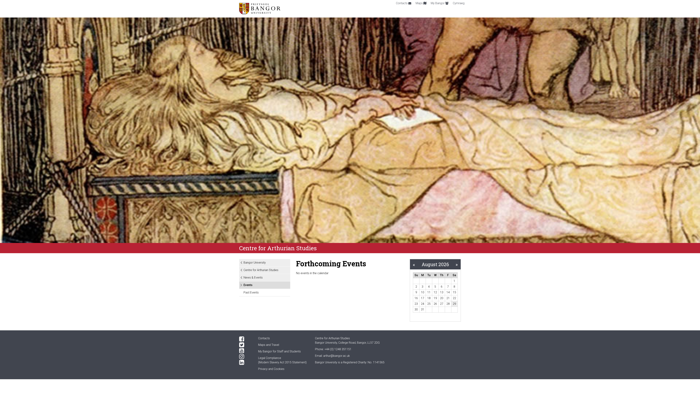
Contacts (402, 3)
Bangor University (255, 262)
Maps (419, 3)
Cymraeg (458, 3)
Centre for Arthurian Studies (261, 270)
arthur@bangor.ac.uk (336, 356)
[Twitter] (245, 345)
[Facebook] (245, 339)
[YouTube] (245, 351)
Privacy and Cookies (271, 369)
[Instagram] (245, 357)
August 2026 (435, 264)
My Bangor (438, 3)
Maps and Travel (268, 345)
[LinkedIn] (245, 362)
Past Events (251, 292)
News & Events (253, 277)
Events (248, 285)
